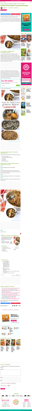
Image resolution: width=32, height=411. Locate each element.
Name (1, 377)
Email (1, 380)
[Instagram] (11, 322)
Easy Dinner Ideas (10, 309)
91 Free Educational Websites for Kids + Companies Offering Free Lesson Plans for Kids (11, 329)
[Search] (30, 2)
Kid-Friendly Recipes (16, 309)
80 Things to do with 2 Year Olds (17, 328)
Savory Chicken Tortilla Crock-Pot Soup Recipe (2, 348)
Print (14, 249)
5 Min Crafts (29, 406)
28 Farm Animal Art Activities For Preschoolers (28, 111)
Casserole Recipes (5, 309)
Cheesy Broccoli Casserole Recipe (12, 295)
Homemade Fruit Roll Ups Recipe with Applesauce (28, 97)
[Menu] (31, 2)
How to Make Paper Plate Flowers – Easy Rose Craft (5, 328)
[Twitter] (16, 322)
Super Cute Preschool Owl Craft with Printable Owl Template (28, 105)
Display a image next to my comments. (8, 383)
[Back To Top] (1, 398)
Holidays (28, 405)
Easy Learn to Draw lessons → (17, 0)
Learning (24, 406)
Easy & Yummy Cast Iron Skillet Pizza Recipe (7, 348)
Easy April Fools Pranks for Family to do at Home (29, 58)
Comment (2, 369)
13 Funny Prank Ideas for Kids (11, 334)
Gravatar (5, 383)
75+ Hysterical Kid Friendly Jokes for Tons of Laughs (29, 45)
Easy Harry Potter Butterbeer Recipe (4, 334)
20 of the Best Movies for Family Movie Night (23, 44)
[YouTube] (13, 322)
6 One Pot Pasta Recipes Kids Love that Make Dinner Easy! (13, 349)
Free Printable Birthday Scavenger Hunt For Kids (28, 90)
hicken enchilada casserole (15, 298)
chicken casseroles (12, 297)
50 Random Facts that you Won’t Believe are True (23, 59)
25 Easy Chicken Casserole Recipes (18, 348)
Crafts (24, 405)
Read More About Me (13, 320)
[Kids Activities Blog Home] (2, 2)
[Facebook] (15, 322)
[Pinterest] (18, 322)
